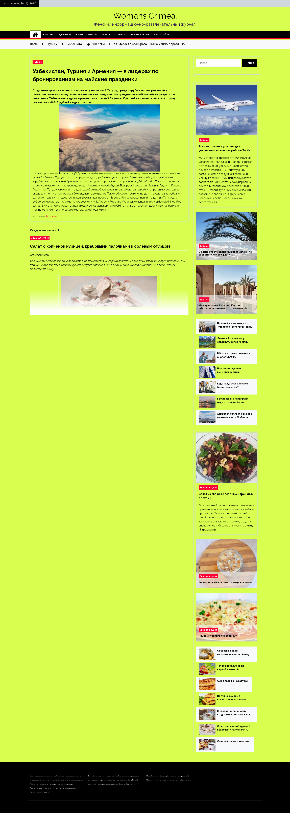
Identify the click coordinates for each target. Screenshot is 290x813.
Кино (79, 34)
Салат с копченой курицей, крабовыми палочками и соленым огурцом (100, 246)
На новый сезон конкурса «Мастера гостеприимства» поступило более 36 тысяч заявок (235, 325)
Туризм (120, 34)
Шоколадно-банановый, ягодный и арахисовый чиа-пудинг (234, 713)
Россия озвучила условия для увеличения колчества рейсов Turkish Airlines (225, 149)
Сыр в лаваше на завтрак (232, 681)
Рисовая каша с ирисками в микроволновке (225, 582)
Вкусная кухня (139, 34)
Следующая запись (43, 230)
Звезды (92, 34)
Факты (106, 34)
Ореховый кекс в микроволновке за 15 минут (234, 652)
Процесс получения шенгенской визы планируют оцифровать (232, 370)
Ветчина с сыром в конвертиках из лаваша (231, 698)
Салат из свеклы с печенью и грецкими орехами (226, 496)
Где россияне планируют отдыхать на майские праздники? (233, 400)
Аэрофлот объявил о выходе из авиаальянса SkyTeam (234, 415)
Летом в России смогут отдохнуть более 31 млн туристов (232, 340)
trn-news (51, 216)
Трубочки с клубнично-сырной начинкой (231, 667)
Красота (48, 34)
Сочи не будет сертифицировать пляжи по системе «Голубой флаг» (225, 253)
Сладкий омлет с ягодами (233, 741)
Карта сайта (162, 34)
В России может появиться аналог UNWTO (233, 355)
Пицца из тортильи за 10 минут (218, 635)
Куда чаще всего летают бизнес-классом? (232, 385)
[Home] (35, 34)
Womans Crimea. (145, 15)
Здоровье (65, 34)
